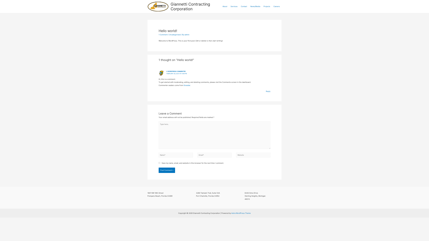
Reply (268, 91)
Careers (276, 6)
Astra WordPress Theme (241, 213)
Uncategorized (175, 35)
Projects (267, 6)
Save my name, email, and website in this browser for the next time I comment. (193, 163)
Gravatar (187, 85)
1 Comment (163, 35)
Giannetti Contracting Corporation (190, 6)
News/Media (255, 6)
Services (234, 6)
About (225, 6)
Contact (244, 6)
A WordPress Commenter (176, 71)
